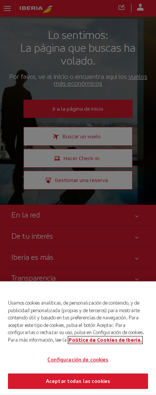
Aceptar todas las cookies (78, 381)
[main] (78, 338)
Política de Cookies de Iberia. (105, 339)
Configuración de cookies (77, 359)
